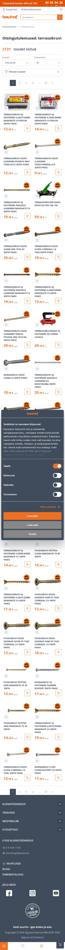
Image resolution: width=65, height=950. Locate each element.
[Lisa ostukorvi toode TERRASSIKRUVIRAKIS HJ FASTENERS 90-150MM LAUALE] (58, 345)
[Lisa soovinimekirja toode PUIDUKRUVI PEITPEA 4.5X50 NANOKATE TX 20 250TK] (37, 544)
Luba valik (32, 525)
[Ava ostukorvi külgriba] (60, 944)
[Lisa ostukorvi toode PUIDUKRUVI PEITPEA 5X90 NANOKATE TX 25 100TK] (27, 693)
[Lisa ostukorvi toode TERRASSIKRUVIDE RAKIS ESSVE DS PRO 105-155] (58, 216)
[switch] (57, 475)
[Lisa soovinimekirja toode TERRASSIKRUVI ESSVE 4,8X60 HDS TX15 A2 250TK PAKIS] (6, 240)
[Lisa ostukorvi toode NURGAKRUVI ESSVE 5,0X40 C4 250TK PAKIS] (27, 392)
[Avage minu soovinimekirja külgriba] (23, 946)
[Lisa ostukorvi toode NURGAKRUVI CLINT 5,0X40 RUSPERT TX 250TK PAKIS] (58, 778)
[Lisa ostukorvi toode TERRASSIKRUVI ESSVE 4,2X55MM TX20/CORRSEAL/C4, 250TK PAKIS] (58, 172)
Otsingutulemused (27, 27)
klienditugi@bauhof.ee (17, 853)
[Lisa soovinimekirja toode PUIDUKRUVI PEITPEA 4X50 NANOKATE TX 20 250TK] (6, 717)
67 (46, 82)
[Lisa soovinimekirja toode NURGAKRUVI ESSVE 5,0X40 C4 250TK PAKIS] (6, 369)
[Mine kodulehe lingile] (10, 17)
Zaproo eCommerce (32, 937)
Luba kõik (32, 516)
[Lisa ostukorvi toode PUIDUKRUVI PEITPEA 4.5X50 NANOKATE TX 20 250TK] (58, 564)
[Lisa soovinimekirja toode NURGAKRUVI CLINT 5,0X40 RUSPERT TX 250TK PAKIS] (37, 761)
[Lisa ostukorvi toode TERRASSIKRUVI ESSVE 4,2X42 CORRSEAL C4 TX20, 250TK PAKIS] (27, 778)
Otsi (60, 17)
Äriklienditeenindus (31, 9)
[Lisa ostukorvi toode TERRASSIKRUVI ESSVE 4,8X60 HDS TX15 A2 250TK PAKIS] (27, 257)
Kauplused (11, 9)
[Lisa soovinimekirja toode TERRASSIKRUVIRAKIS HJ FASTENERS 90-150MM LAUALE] (37, 325)
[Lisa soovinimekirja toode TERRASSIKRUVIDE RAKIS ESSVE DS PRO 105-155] (37, 196)
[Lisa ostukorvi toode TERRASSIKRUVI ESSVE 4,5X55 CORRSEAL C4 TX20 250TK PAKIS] (58, 257)
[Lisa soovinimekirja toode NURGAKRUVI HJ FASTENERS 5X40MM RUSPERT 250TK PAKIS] (37, 676)
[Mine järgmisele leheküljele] (52, 83)
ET (61, 9)
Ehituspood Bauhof (9, 27)
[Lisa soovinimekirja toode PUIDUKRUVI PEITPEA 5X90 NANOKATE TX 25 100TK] (6, 676)
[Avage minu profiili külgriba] (41, 946)
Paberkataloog (12, 874)
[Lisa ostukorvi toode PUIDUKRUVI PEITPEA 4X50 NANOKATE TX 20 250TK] (27, 737)
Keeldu (32, 534)
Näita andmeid (48, 506)
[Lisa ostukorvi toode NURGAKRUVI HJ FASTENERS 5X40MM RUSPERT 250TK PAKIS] (58, 693)
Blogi (6, 869)
